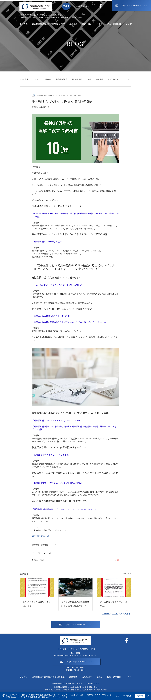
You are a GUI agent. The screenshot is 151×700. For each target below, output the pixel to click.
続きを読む (112, 79)
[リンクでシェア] (50, 553)
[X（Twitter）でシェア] (39, 553)
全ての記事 (24, 79)
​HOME (105, 614)
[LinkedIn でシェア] (44, 553)
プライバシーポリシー (61, 697)
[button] (128, 79)
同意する (140, 696)
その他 (89, 79)
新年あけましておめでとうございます (113, 604)
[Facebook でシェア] (33, 553)
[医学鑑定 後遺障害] (126, 640)
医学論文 (35, 545)
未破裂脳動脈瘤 (61, 79)
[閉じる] (148, 696)
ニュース (36, 79)
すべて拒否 (127, 696)
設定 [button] (117, 696)
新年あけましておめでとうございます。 (37, 604)
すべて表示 (127, 573)
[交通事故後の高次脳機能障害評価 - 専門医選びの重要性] (76, 587)
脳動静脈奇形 (77, 79)
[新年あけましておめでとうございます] (114, 587)
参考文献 (99, 79)
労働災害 (47, 79)
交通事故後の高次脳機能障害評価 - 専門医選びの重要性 (75, 604)
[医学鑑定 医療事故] (37, 587)
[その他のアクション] (117, 95)
